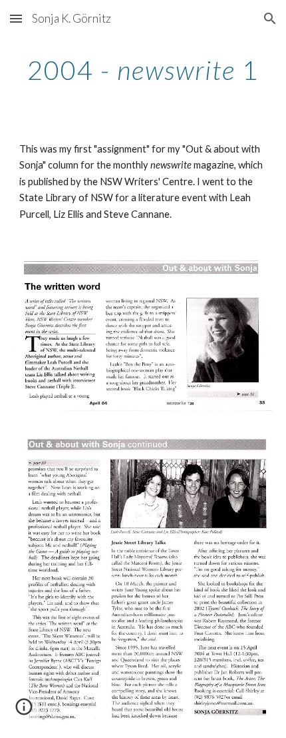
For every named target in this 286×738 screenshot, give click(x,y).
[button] (16, 18)
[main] (143, 70)
